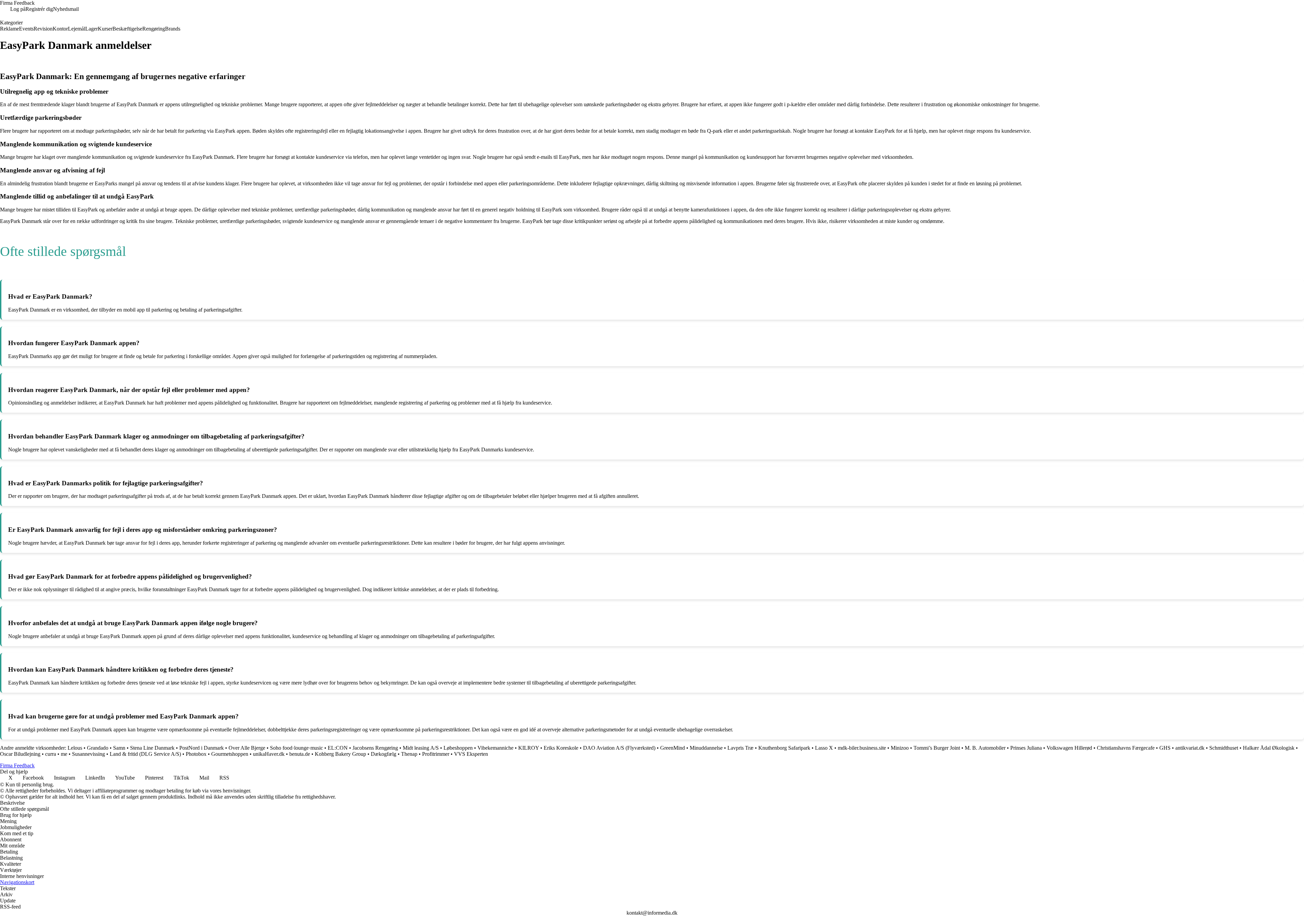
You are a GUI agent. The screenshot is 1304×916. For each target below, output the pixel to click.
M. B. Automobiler (985, 748)
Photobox (196, 754)
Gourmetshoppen (229, 754)
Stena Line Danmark (152, 748)
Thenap (409, 754)
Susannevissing (88, 754)
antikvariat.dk (1190, 748)
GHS (1165, 748)
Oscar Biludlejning (20, 754)
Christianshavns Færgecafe (1126, 748)
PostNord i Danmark (201, 748)
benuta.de (299, 754)
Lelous (75, 748)
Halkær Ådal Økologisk (1268, 748)
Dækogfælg (383, 754)
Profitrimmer (435, 754)
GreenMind (672, 748)
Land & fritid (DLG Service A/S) (145, 754)
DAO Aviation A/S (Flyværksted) (619, 748)
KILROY (528, 748)
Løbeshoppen (458, 748)
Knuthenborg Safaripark (784, 748)
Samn (119, 748)
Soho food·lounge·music (296, 748)
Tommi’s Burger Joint (936, 748)
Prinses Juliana (1026, 748)
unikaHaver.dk (269, 754)
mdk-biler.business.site (862, 748)
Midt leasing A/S (421, 748)
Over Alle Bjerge (247, 748)
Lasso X (824, 748)
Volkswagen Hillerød (1069, 748)
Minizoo (900, 748)
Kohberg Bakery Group (340, 754)
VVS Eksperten (471, 754)
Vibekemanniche (495, 748)
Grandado (97, 748)
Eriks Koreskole (561, 748)
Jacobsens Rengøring (375, 748)
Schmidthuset (1223, 748)
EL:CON (338, 748)
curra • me (56, 754)
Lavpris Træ (740, 748)
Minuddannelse (706, 748)
